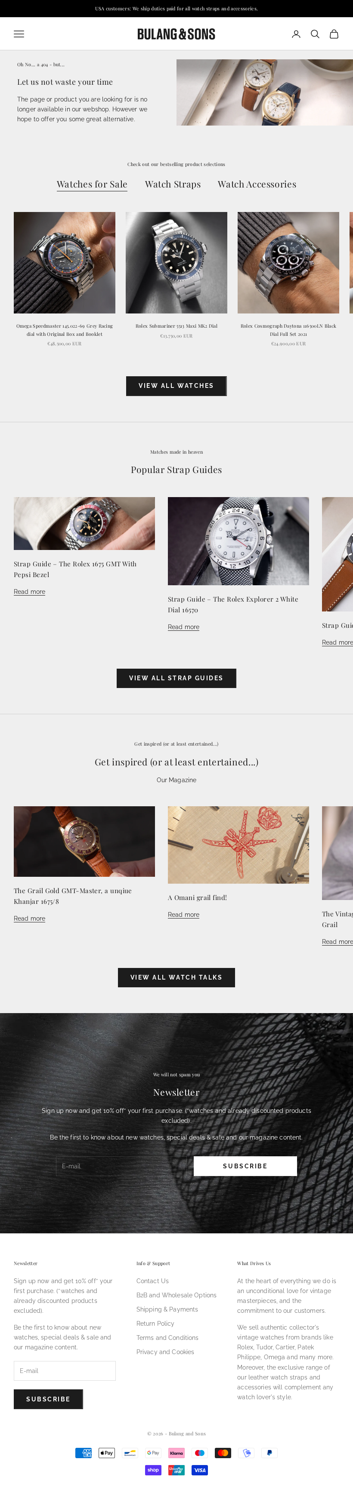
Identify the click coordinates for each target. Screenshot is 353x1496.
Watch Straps (173, 184)
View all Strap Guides (176, 678)
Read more (29, 591)
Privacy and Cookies (165, 1352)
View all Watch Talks (176, 977)
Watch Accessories (257, 184)
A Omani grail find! (197, 897)
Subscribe (245, 1166)
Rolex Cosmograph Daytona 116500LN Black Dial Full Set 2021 (289, 330)
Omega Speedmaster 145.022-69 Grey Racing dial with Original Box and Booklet (64, 330)
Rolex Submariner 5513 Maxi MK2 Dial (176, 326)
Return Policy (155, 1323)
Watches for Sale (92, 184)
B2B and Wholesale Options (176, 1295)
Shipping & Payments (167, 1309)
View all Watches (176, 385)
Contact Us (152, 1281)
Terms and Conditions (167, 1337)
